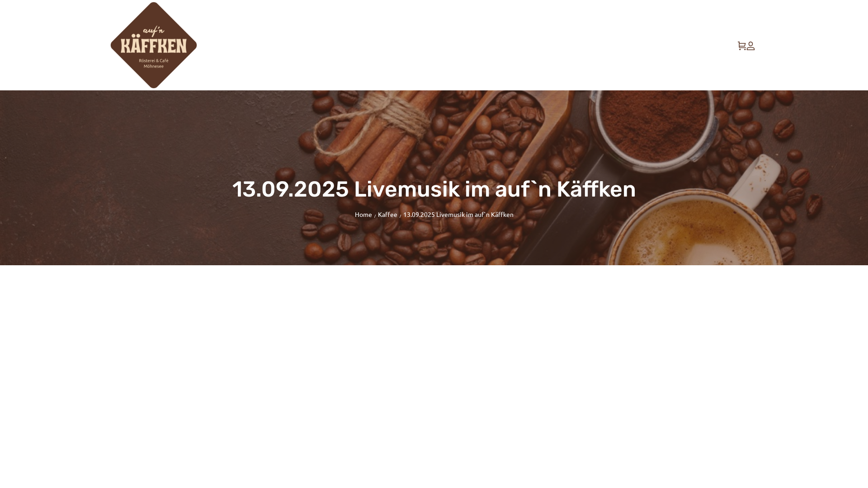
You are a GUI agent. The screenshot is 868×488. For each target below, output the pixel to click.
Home (363, 214)
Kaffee (387, 214)
